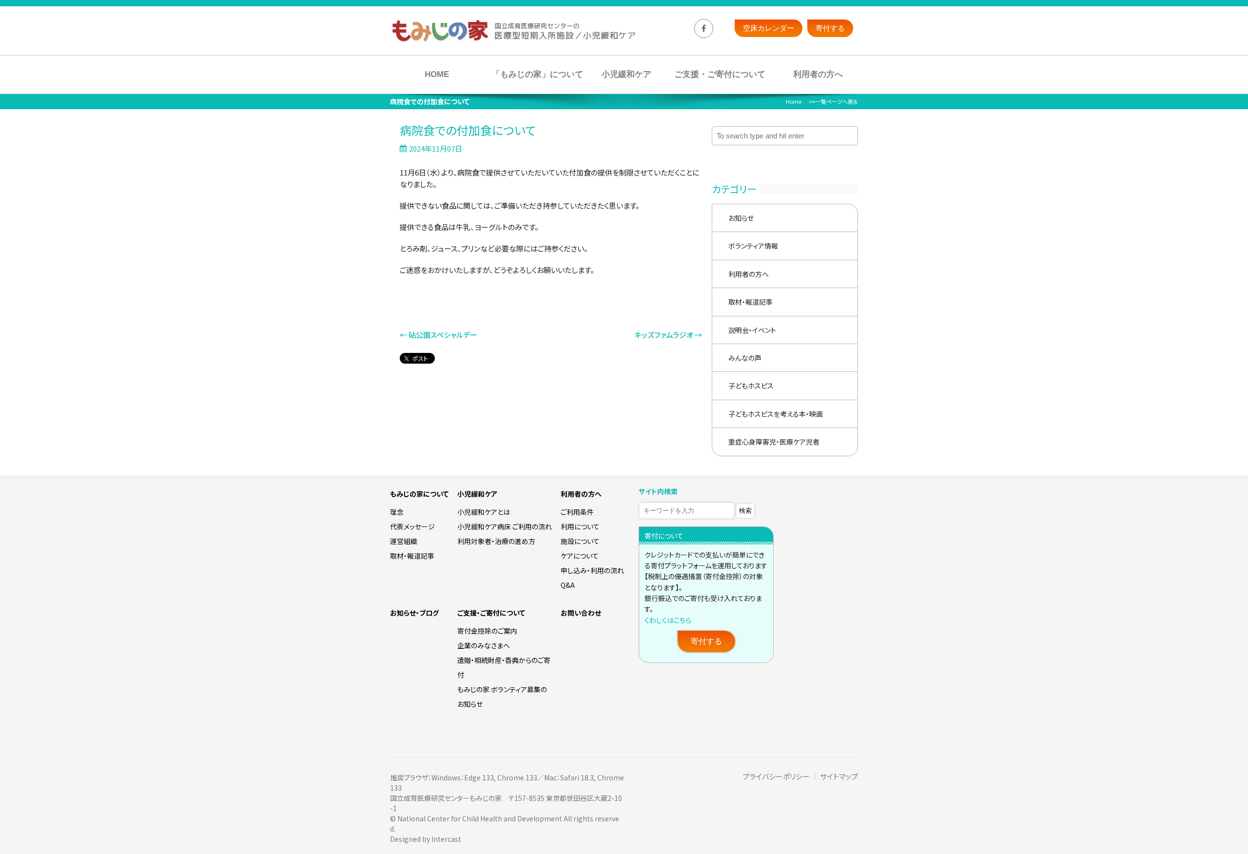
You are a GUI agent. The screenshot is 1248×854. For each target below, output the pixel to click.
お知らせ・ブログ (414, 613)
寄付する (706, 641)
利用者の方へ (818, 74)
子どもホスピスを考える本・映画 (775, 414)
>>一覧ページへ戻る (833, 101)
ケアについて (580, 556)
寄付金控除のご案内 (487, 631)
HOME (437, 74)
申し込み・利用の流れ (592, 570)
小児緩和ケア (626, 74)
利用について (580, 526)
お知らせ (741, 218)
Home (793, 101)
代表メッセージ (412, 526)
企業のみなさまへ (483, 645)
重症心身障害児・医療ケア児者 (773, 441)
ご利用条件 (577, 512)
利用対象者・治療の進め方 (496, 541)
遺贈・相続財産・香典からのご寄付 (503, 667)
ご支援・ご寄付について (719, 74)
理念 (397, 512)
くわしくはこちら (667, 620)
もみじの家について (419, 494)
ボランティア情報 (753, 246)
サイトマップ (839, 776)
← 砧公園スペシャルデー (438, 335)
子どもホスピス (751, 385)
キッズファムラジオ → (668, 335)
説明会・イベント (752, 330)
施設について (580, 541)
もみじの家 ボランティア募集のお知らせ (502, 696)
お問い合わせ (581, 613)
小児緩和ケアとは (483, 512)
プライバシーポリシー (776, 776)
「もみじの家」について (537, 74)
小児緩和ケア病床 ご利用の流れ (504, 526)
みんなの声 (744, 358)
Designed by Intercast (425, 839)
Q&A (568, 585)
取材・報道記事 (750, 302)
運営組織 (403, 541)
